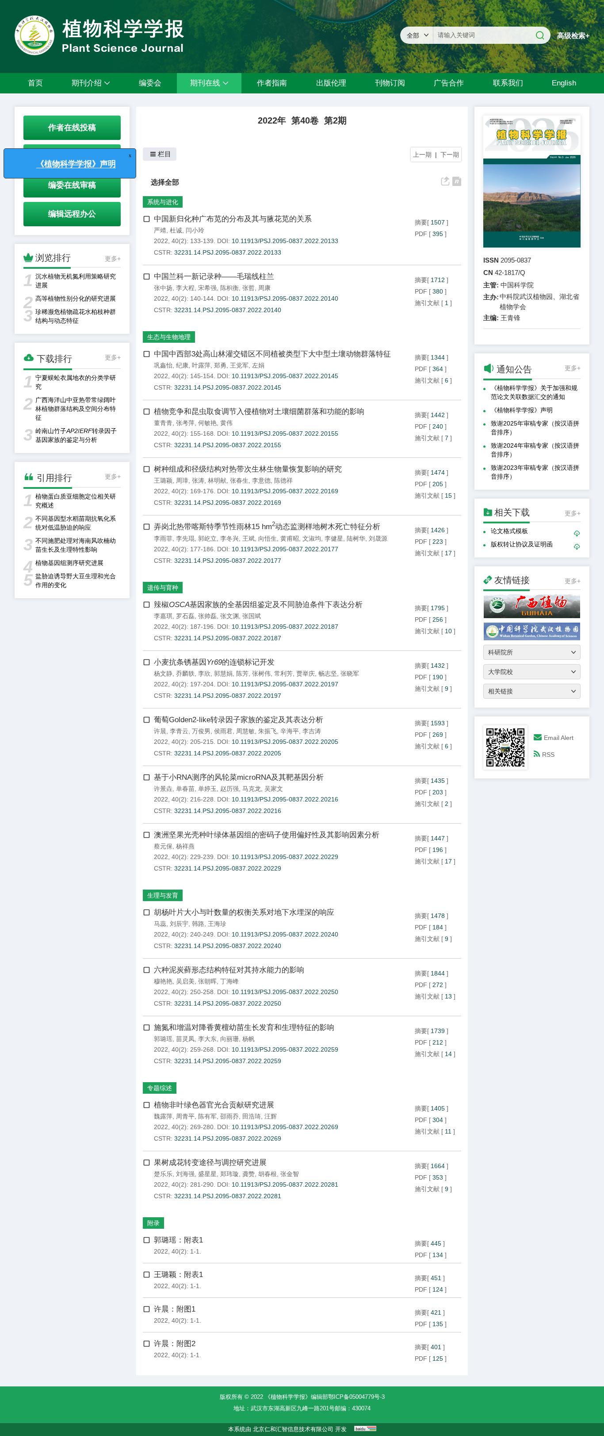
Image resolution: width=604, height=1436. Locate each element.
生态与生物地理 (169, 337)
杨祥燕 (185, 846)
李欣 (204, 673)
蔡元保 (163, 846)
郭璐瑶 (163, 1038)
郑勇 (220, 365)
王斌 (248, 538)
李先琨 (185, 538)
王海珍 (217, 923)
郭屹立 (207, 538)
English (564, 83)
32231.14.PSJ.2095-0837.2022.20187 (227, 638)
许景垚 (163, 788)
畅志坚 (327, 673)
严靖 (160, 230)
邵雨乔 (229, 1116)
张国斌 (251, 615)
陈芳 (242, 673)
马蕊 (160, 923)
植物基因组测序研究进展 (69, 562)
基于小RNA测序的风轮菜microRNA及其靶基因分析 (239, 777)
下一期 (449, 154)
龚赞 (248, 1173)
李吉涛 (311, 731)
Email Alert (558, 737)
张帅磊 (207, 615)
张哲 (248, 287)
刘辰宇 (179, 923)
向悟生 (267, 538)
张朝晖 (207, 981)
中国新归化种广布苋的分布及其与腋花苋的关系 (233, 219)
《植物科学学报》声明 (522, 410)
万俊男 (201, 731)
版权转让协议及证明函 (522, 544)
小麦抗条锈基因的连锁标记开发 (214, 662)
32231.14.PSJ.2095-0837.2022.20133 (227, 252)
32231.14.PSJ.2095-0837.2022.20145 (227, 387)
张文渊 (229, 615)
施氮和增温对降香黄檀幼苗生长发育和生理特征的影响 (244, 1027)
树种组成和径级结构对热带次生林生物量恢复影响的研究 (248, 469)
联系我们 (508, 83)
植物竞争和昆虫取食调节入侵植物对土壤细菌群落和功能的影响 (259, 411)
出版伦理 (331, 83)
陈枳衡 (229, 287)
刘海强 (185, 1173)
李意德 (261, 480)
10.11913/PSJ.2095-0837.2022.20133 (285, 240)
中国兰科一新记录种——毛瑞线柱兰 (214, 276)
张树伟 (261, 673)
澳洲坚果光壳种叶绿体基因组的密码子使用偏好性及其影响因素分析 (266, 835)
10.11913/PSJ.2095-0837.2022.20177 (285, 549)
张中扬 (163, 287)
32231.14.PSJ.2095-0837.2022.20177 (227, 560)
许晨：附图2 (174, 1343)
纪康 (182, 365)
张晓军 (349, 673)
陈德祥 (283, 480)
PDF (421, 233)
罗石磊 (185, 615)
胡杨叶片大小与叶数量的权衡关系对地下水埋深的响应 (244, 912)
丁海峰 (229, 981)
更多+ (113, 258)
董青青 (163, 422)
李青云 (179, 731)
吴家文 (273, 788)
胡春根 (267, 1173)
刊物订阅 (390, 83)
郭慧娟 (223, 673)
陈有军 (207, 1116)
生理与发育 (162, 895)
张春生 (239, 480)
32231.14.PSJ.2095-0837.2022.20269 (227, 1138)
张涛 (198, 480)
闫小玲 (195, 230)
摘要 (421, 222)
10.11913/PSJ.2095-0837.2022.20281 (285, 1184)
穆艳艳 (163, 981)
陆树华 (356, 538)
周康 (264, 287)
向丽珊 (229, 1038)
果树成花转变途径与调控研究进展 (210, 1162)
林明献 (217, 480)
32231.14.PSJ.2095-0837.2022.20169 (227, 502)
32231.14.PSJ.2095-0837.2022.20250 (227, 1003)
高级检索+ (573, 35)
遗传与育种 (162, 587)
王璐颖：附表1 (178, 1274)
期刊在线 (205, 83)
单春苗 (185, 788)
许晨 (160, 731)
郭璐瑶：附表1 (178, 1240)
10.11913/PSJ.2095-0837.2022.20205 (285, 741)
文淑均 (311, 538)
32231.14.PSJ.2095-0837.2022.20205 (227, 753)
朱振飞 (267, 731)
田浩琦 (251, 1116)
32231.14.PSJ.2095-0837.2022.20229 (227, 868)
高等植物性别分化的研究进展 (75, 298)
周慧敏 (245, 731)
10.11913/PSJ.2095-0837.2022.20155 (285, 433)
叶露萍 (201, 365)
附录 (153, 1223)
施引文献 (427, 302)
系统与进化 (162, 201)
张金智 (289, 1173)
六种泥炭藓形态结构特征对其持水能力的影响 (229, 970)
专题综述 (159, 1088)
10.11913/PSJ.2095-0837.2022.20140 (285, 298)
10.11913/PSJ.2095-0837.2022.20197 (285, 684)
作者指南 (272, 83)
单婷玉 (207, 788)
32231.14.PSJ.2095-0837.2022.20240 (227, 945)
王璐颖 (163, 480)
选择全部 (165, 182)
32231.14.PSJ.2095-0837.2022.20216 (227, 810)
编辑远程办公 (72, 213)
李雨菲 (163, 538)
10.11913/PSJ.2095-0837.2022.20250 (285, 991)
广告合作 (449, 83)
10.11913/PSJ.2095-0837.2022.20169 (285, 491)
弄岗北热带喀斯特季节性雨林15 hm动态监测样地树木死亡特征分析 (267, 527)
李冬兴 (229, 538)
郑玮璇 (229, 1173)
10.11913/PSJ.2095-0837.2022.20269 (285, 1126)
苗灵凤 (185, 1038)
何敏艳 (207, 422)
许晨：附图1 (174, 1309)
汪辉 (270, 1116)
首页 (35, 83)
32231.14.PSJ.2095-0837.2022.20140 (227, 310)
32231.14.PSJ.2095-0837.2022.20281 (227, 1196)
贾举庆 (305, 673)
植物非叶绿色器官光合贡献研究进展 (214, 1105)
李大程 (185, 287)
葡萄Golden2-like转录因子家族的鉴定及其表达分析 (238, 720)
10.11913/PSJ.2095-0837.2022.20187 (285, 626)
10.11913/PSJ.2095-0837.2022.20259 (285, 1049)
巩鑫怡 (163, 365)
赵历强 (229, 788)
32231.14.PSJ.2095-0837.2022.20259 (227, 1060)
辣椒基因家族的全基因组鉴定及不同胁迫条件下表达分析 (258, 604)
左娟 (258, 365)
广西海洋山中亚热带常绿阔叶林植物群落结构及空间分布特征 (75, 408)
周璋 (182, 480)
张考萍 (185, 422)
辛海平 (289, 731)
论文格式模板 (509, 530)
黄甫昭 (289, 538)
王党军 (239, 365)
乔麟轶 (185, 673)
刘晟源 (378, 538)
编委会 (150, 83)
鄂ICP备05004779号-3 (356, 1396)
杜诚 (176, 230)
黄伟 (226, 422)
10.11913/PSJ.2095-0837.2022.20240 (285, 934)
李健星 (334, 538)
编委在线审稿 (72, 185)
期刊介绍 (87, 83)
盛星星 (207, 1173)
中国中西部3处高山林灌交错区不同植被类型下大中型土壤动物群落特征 (272, 354)
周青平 (185, 1116)
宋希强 (207, 287)
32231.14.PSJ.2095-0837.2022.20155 (227, 445)
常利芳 (283, 673)
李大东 (207, 1038)
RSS (548, 754)
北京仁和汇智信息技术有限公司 (293, 1429)
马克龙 (251, 788)
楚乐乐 (163, 1173)
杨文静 (163, 673)
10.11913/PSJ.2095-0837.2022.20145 (285, 375)
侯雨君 (223, 731)
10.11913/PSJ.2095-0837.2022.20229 (285, 856)
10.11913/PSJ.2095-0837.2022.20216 (285, 799)
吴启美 (185, 981)
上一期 (422, 154)
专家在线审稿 (72, 156)
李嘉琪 (163, 615)
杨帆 (248, 1038)
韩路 (198, 923)
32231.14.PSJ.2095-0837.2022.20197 (227, 695)
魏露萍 (163, 1116)
